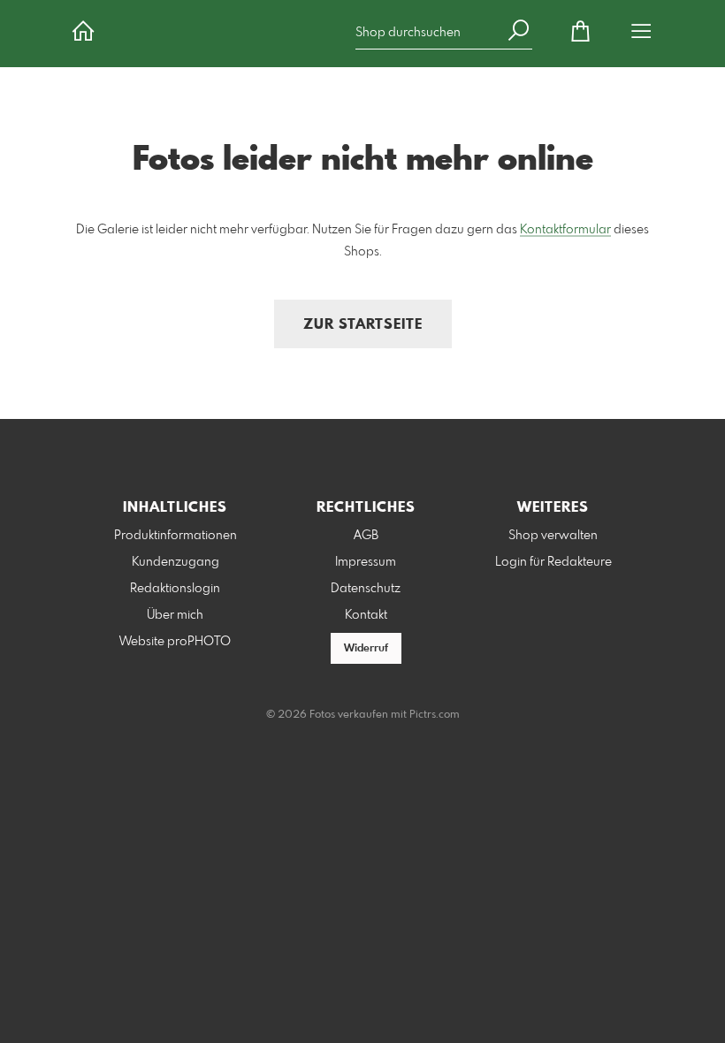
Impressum (365, 562)
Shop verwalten (553, 535)
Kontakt (366, 615)
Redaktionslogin (175, 588)
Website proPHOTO (175, 642)
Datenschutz (366, 588)
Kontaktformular (565, 230)
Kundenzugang (175, 562)
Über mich (175, 615)
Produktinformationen (175, 535)
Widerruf (366, 648)
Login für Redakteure (553, 562)
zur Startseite (363, 324)
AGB (366, 535)
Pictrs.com (434, 715)
